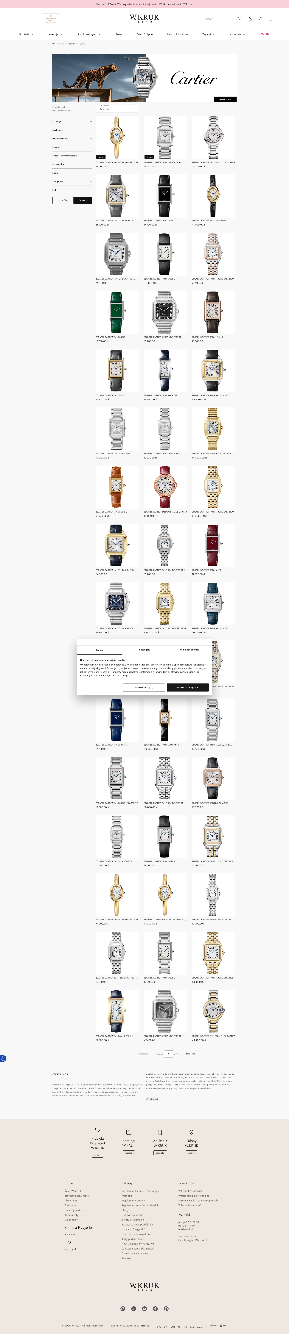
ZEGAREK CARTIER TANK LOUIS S (111, 511)
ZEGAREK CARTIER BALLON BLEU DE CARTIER (213, 162)
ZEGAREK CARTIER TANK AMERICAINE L (114, 1036)
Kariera (70, 1235)
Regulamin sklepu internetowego (140, 1191)
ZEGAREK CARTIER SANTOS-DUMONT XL (211, 395)
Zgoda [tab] (99, 650)
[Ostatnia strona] (201, 1054)
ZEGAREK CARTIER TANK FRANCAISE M (162, 162)
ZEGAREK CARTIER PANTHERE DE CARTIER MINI (212, 919)
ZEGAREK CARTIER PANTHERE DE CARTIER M (213, 278)
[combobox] (117, 108)
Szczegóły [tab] (144, 649)
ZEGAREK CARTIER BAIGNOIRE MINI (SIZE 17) (117, 162)
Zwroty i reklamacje (132, 1219)
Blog (68, 1242)
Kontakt (70, 1249)
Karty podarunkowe (132, 1239)
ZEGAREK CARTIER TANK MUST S (159, 861)
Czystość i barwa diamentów (137, 1248)
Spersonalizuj (142, 687)
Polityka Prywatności (190, 1191)
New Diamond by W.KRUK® (137, 1243)
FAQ (123, 1210)
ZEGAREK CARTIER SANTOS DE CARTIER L (115, 278)
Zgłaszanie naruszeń (189, 1205)
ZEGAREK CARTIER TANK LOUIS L (207, 337)
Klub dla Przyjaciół (79, 1227)
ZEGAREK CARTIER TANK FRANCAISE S (162, 453)
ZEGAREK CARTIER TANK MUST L (159, 220)
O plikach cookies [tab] (189, 649)
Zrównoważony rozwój (77, 1195)
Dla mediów (71, 1219)
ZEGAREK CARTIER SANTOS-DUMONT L (114, 220)
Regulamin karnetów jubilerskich (140, 1205)
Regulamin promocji (133, 1200)
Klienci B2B (71, 1200)
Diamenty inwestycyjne (134, 1253)
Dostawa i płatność (132, 1215)
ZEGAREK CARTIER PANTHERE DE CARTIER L (164, 803)
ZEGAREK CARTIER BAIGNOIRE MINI (209, 220)
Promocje (126, 1195)
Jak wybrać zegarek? (133, 1229)
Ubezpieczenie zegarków (135, 1234)
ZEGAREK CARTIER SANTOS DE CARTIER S (211, 453)
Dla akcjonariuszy (75, 1210)
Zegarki (72, 43)
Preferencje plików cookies (193, 1195)
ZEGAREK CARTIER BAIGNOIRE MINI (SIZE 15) (117, 919)
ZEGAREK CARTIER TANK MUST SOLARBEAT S (213, 744)
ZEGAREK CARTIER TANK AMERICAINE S (162, 395)
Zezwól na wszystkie (187, 687)
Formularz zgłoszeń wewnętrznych (198, 1200)
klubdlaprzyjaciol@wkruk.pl (192, 1240)
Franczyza (70, 1205)
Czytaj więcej (152, 1099)
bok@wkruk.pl (185, 1229)
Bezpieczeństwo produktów (137, 1224)
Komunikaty (71, 1215)
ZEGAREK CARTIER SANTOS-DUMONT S (211, 628)
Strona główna (58, 43)
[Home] (144, 18)
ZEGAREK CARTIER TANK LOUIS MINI (161, 744)
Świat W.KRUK (73, 1191)
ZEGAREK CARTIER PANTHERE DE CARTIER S (164, 570)
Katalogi (126, 1258)
